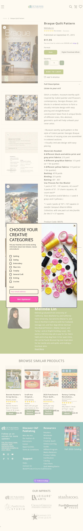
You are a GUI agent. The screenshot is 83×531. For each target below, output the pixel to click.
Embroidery (17, 264)
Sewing (16, 260)
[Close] (74, 225)
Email (12, 287)
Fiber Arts (17, 267)
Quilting (16, 256)
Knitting (16, 278)
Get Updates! (23, 299)
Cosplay (16, 271)
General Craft (18, 274)
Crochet (16, 282)
